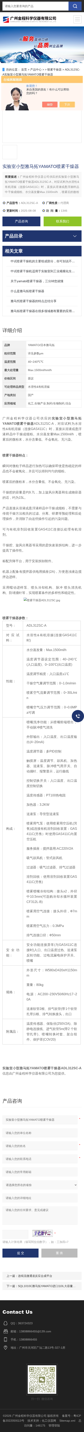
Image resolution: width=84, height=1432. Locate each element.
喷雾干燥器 (54, 69)
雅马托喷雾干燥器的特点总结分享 (33, 301)
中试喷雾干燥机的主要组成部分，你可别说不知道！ (44, 261)
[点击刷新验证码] (42, 1233)
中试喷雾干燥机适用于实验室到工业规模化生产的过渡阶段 (44, 271)
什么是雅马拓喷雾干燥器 (27, 291)
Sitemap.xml (67, 1420)
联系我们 (62, 221)
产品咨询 (21, 221)
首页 (24, 69)
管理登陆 (54, 1425)
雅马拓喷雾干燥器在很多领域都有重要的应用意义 (44, 311)
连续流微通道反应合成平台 (35, 1275)
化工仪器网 (49, 1420)
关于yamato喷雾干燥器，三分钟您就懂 (37, 281)
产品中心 (36, 69)
